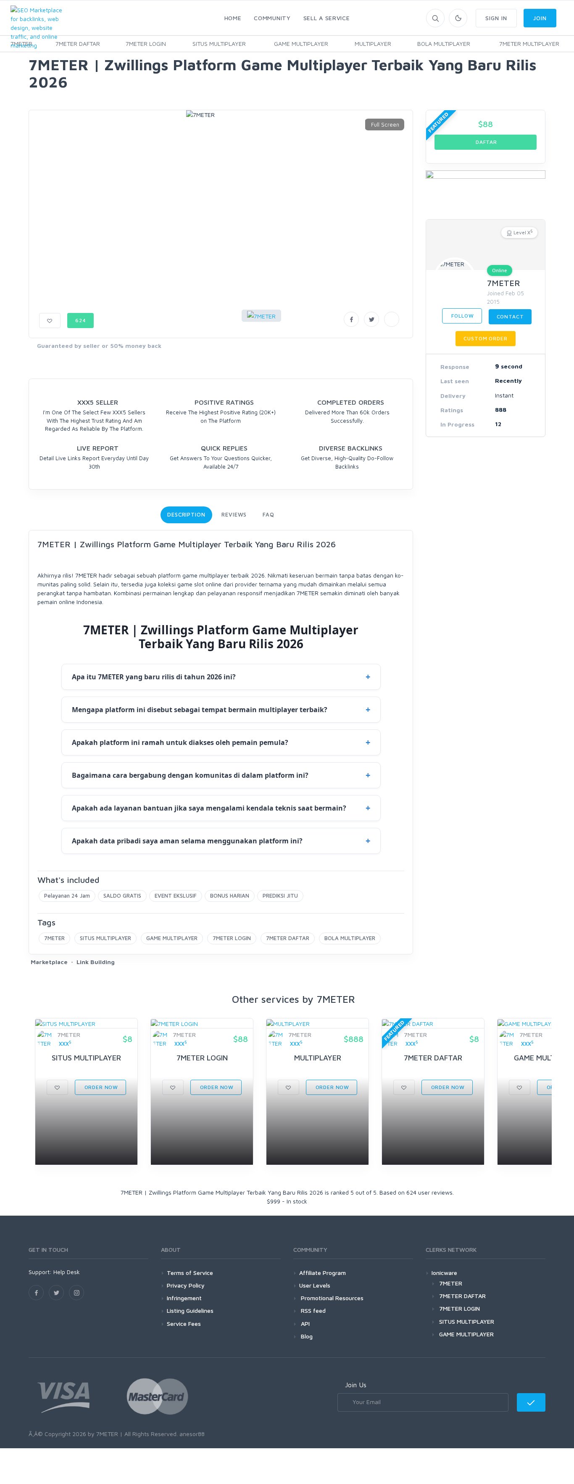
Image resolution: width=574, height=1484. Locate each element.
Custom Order (485, 338)
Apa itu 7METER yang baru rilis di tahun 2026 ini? (154, 676)
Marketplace (49, 961)
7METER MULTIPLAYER (529, 43)
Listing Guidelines (190, 1310)
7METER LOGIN (146, 43)
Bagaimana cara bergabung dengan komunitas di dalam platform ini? (190, 775)
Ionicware (444, 1272)
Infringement (184, 1297)
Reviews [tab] (234, 514)
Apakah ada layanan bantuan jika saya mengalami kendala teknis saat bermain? (209, 808)
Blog (306, 1336)
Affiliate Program (322, 1272)
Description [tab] (186, 514)
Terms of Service (190, 1272)
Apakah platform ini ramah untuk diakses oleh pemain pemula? (180, 742)
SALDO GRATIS (122, 895)
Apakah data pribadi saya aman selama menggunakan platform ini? (187, 840)
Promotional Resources (331, 1297)
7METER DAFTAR (77, 43)
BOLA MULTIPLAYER (443, 43)
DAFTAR (485, 142)
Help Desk (66, 1271)
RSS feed (312, 1310)
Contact (510, 316)
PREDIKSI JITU (280, 895)
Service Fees (184, 1323)
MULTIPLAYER (373, 43)
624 (80, 320)
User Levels (314, 1285)
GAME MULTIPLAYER (301, 43)
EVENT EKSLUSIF (176, 895)
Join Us (355, 1385)
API (304, 1323)
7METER (54, 938)
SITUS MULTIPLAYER (219, 43)
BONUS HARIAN (229, 895)
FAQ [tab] (268, 514)
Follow (462, 316)
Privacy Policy (186, 1285)
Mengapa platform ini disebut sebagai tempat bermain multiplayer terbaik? (199, 709)
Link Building (95, 961)
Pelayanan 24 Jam (67, 895)
